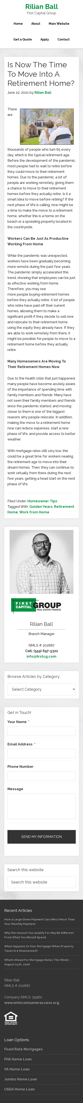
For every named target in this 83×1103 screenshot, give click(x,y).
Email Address (21, 744)
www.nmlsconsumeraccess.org (31, 1003)
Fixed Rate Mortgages (23, 1049)
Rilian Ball (41, 6)
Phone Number (20, 767)
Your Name (18, 722)
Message (15, 789)
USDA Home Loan (19, 1089)
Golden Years (41, 507)
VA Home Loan (17, 1069)
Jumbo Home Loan (20, 1079)
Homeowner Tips (42, 501)
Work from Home (34, 512)
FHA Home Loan (18, 1059)
